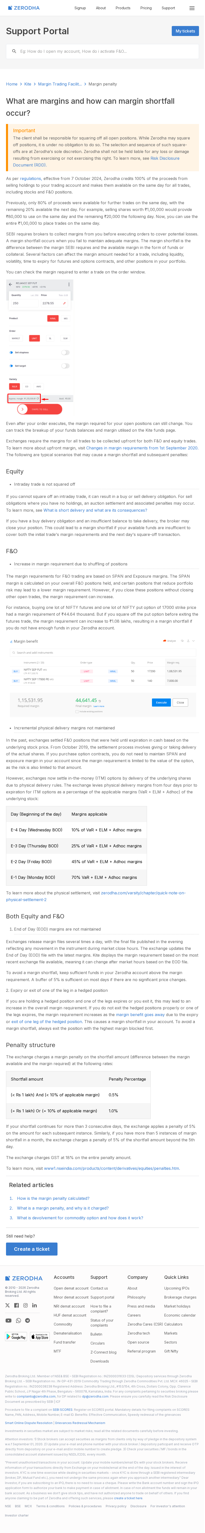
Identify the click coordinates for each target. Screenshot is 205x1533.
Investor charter (17, 1515)
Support (168, 8)
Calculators (173, 1324)
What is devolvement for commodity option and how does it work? (80, 1217)
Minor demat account (71, 1297)
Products (123, 8)
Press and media (141, 1306)
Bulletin (96, 1334)
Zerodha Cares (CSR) (145, 1324)
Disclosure (138, 1506)
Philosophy (137, 1297)
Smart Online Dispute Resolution (28, 1423)
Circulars (97, 1343)
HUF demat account (70, 1315)
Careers (134, 1315)
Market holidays (177, 1306)
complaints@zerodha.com (36, 1396)
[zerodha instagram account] (25, 1305)
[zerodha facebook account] (16, 1305)
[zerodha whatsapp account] (18, 1320)
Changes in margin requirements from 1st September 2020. (142, 447)
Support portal (102, 1297)
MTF (57, 1351)
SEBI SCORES (62, 1410)
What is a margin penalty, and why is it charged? (63, 1208)
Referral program (142, 1351)
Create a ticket (32, 1249)
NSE (8, 1506)
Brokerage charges (180, 1297)
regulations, (32, 178)
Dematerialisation (68, 1333)
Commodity (63, 1324)
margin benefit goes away (141, 1014)
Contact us (99, 1288)
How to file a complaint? (100, 1308)
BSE (18, 1506)
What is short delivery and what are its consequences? (95, 510)
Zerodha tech (139, 1333)
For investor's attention (167, 1506)
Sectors (170, 1342)
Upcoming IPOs (177, 1288)
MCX (28, 1506)
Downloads (99, 1361)
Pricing (146, 8)
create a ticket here (128, 1498)
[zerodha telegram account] (27, 1320)
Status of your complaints (102, 1322)
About (101, 8)
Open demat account (71, 1288)
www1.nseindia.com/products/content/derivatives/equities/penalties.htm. (112, 1168)
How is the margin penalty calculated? (53, 1198)
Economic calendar (180, 1315)
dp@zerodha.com (95, 1396)
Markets (171, 1333)
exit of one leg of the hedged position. (48, 1021)
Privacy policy (116, 1506)
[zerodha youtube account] (8, 1320)
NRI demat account (69, 1306)
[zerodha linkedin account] (34, 1305)
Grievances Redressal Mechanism (80, 1423)
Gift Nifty (171, 1351)
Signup (80, 8)
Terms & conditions (50, 1506)
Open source (138, 1342)
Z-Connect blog (103, 1352)
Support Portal (37, 30)
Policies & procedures (85, 1506)
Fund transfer (65, 1342)
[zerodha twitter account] (7, 1305)
